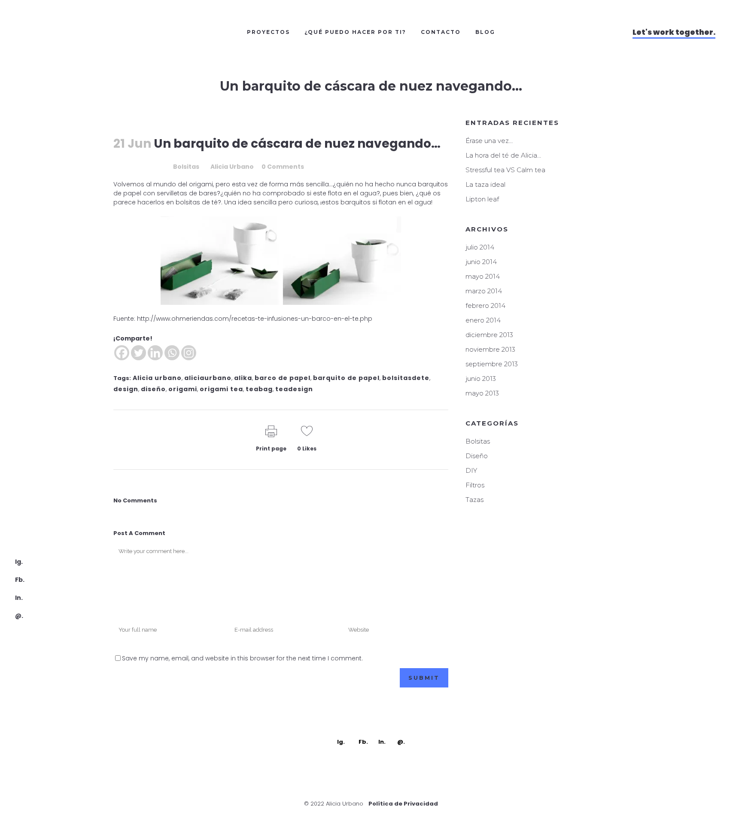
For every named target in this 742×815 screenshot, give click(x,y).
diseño (153, 389)
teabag (259, 389)
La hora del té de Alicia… (503, 155)
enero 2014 (483, 320)
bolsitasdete (405, 378)
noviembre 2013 (490, 349)
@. (19, 615)
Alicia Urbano (232, 166)
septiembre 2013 (491, 364)
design (125, 389)
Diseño (476, 456)
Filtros (474, 485)
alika (243, 378)
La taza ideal (485, 184)
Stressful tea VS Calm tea (505, 170)
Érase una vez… (489, 141)
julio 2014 (479, 247)
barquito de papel (346, 378)
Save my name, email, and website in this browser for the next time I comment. (242, 658)
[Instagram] (188, 352)
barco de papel (282, 378)
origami (182, 389)
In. (19, 597)
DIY (471, 470)
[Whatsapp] (171, 352)
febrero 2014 (485, 305)
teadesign (294, 389)
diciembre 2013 (489, 335)
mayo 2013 (482, 393)
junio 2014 (481, 262)
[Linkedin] (155, 352)
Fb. (19, 579)
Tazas (474, 500)
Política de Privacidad (403, 804)
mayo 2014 (482, 276)
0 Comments (283, 166)
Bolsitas (186, 166)
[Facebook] (121, 352)
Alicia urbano (157, 378)
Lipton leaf (482, 199)
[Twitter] (138, 352)
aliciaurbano (207, 378)
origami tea (221, 389)
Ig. (19, 561)
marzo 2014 (483, 291)
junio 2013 (480, 378)
